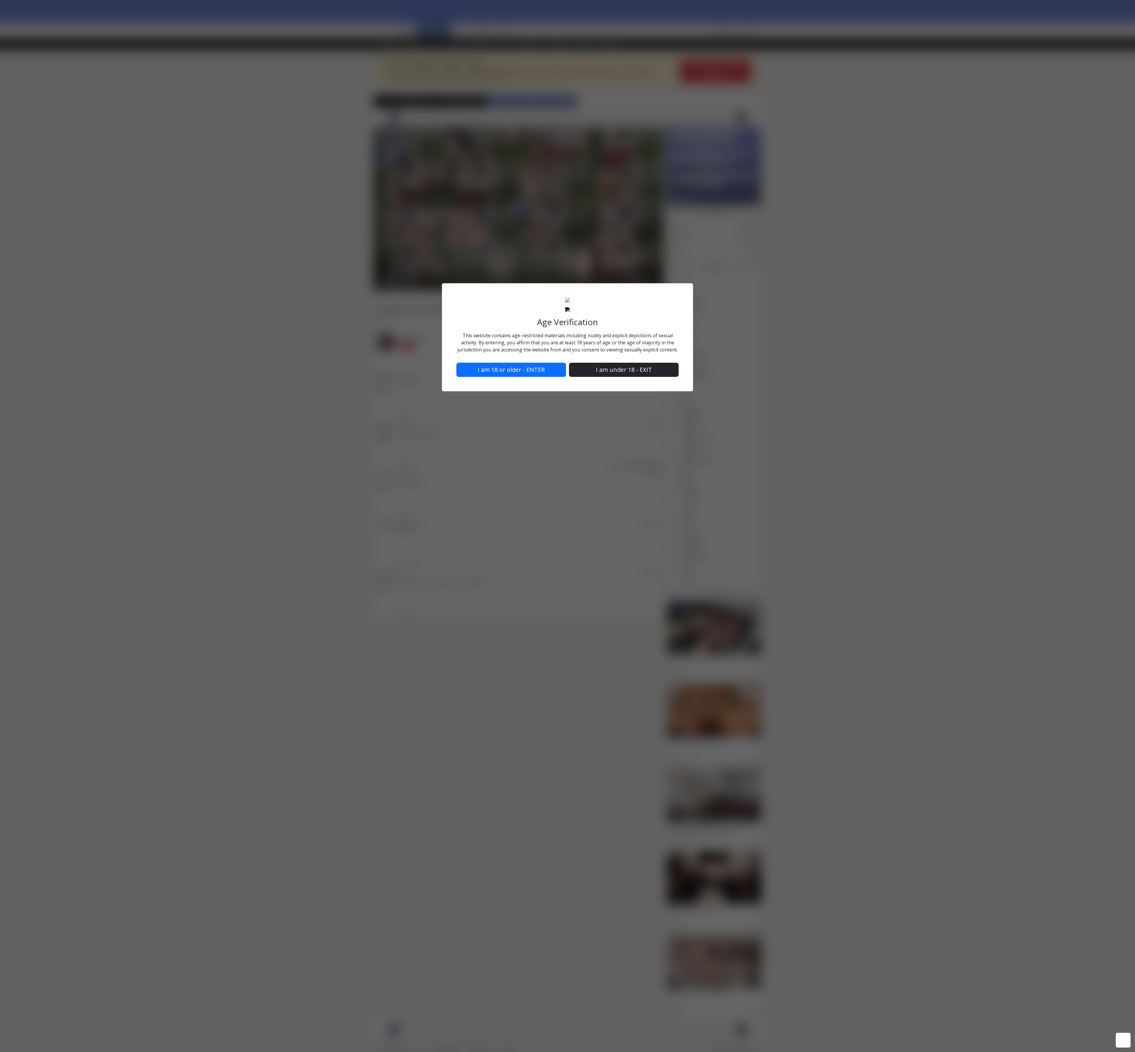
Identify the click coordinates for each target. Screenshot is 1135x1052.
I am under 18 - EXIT (624, 370)
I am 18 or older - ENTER (511, 370)
